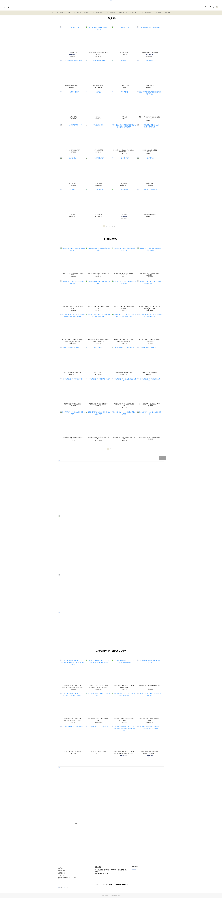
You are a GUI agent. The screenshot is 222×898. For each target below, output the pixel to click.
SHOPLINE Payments (114, 895)
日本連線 (76, 12)
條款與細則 (61, 870)
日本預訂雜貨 (111, 12)
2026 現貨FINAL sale (64, 12)
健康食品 (158, 12)
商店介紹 (61, 868)
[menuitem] (104, 226)
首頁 (51, 12)
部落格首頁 (168, 12)
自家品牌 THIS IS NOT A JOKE (128, 12)
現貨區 (86, 12)
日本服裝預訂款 (97, 12)
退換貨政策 (61, 873)
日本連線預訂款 (146, 12)
